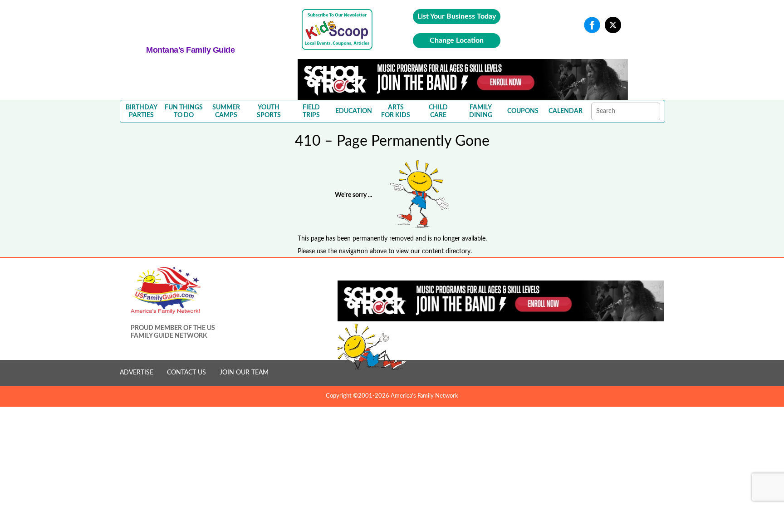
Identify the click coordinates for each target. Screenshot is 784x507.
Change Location (457, 40)
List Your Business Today (456, 16)
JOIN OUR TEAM (244, 372)
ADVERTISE (136, 372)
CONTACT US (186, 372)
